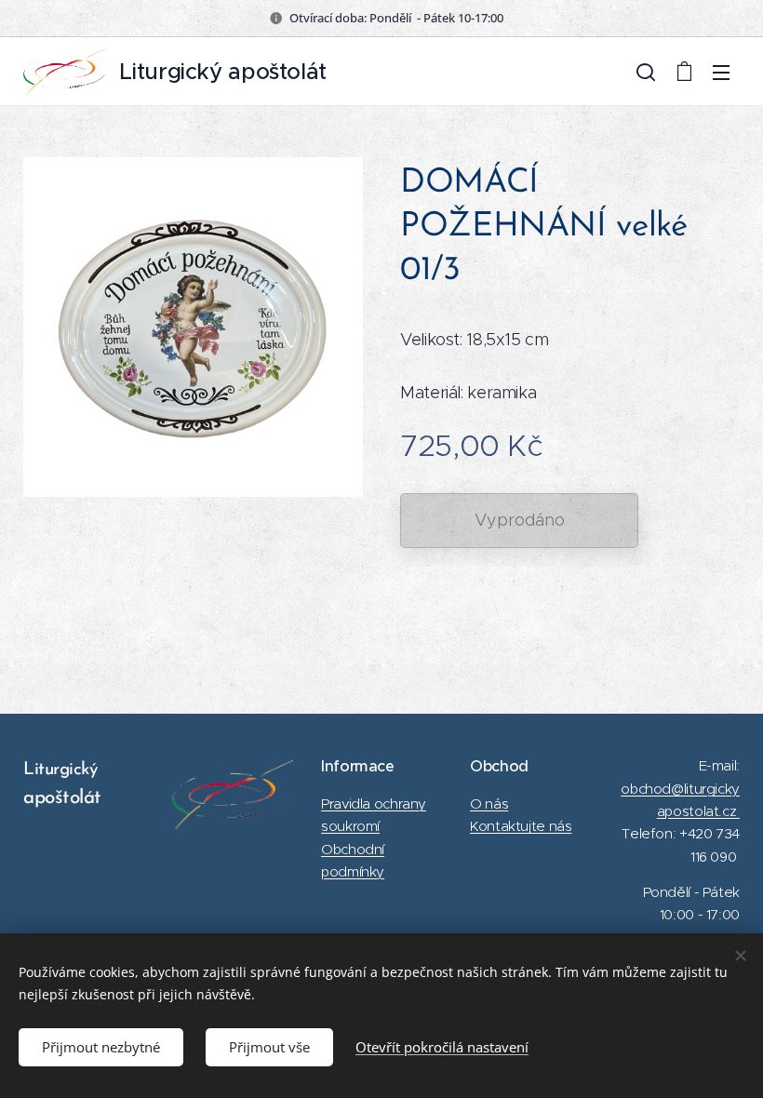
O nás (489, 803)
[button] (645, 71)
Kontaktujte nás (520, 826)
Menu (721, 71)
